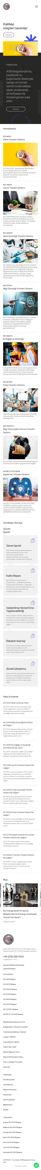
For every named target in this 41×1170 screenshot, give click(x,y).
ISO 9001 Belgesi (9, 979)
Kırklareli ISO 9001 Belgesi (12, 1152)
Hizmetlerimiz (8, 974)
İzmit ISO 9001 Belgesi (11, 1147)
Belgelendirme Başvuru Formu (14, 1022)
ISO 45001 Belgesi (9, 999)
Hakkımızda (7, 1074)
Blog (5, 880)
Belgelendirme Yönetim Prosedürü (15, 1027)
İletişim (5, 1109)
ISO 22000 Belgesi (10, 989)
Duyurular (6, 1067)
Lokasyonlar (7, 1117)
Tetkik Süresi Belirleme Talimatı (14, 1032)
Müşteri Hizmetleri (10, 1089)
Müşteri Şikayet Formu (11, 1052)
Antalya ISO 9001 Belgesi (12, 1132)
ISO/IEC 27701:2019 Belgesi (13, 1014)
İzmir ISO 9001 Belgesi (11, 1142)
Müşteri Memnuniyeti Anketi (13, 1057)
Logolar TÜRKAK (9, 1037)
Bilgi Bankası (7, 1104)
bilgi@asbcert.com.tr (10, 959)
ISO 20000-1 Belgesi (10, 1009)
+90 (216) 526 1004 (13, 956)
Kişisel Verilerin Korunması (13, 965)
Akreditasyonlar (9, 1079)
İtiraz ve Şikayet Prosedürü (13, 1062)
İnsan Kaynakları (9, 1099)
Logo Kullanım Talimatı (11, 1042)
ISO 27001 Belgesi (9, 994)
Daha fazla (8, 35)
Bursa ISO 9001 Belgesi (11, 1137)
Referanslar (7, 1094)
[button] (14, 53)
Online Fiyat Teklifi (9, 1047)
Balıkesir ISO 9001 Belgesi (12, 1127)
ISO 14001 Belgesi (9, 984)
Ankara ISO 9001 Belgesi (12, 1122)
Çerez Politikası (9, 969)
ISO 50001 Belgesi (10, 1004)
